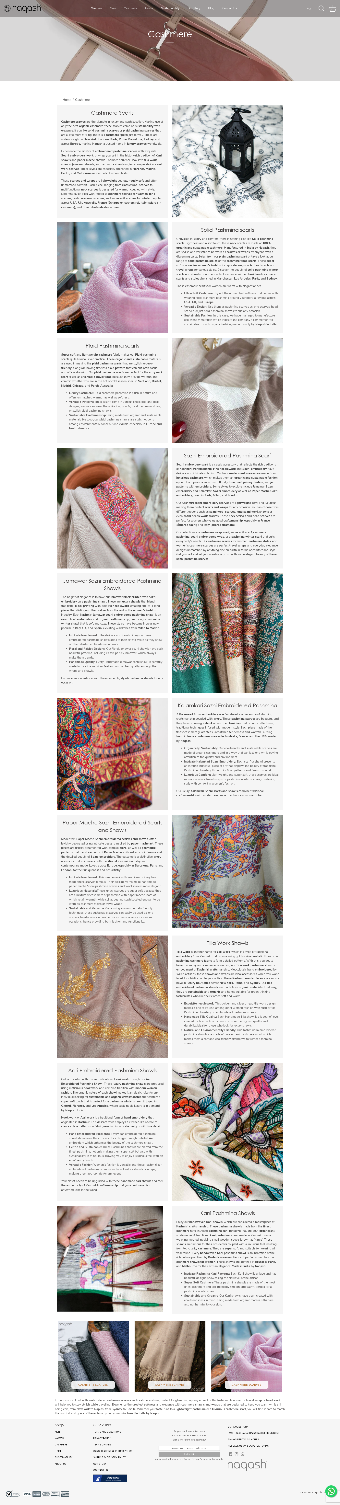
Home (149, 8)
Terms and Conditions (107, 1431)
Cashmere (130, 8)
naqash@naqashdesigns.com (260, 1432)
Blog (211, 8)
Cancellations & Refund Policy (112, 1451)
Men (113, 8)
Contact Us (229, 8)
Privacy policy (102, 1438)
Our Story (194, 8)
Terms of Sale (102, 1444)
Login (309, 8)
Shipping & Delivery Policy (109, 1457)
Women (96, 8)
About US (60, 1463)
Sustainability (170, 8)
